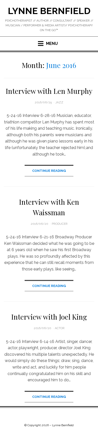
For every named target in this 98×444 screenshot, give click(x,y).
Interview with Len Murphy (49, 91)
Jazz (59, 102)
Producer (60, 224)
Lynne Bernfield (49, 11)
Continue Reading (49, 171)
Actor (60, 328)
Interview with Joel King (49, 316)
